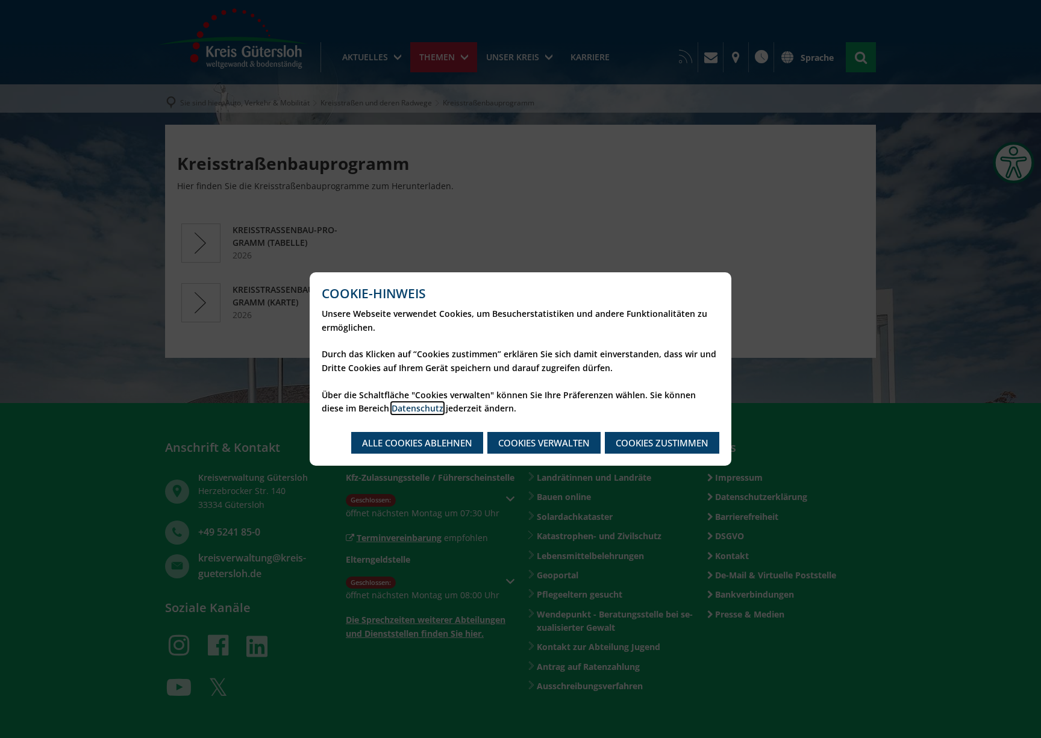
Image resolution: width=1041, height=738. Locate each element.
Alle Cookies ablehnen (417, 443)
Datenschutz (417, 408)
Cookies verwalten (544, 443)
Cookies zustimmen (662, 443)
